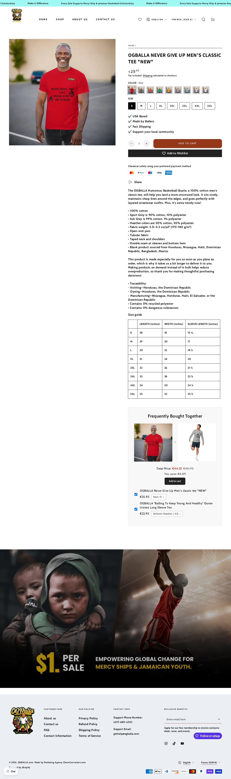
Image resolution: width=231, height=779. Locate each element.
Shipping (147, 75)
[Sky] (187, 90)
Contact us (51, 724)
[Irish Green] (159, 90)
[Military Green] (141, 90)
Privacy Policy (88, 718)
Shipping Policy (89, 730)
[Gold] (169, 90)
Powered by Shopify (19, 767)
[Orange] (150, 90)
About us (50, 718)
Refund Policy (88, 724)
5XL (209, 105)
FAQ (46, 730)
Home (131, 45)
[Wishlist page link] (140, 19)
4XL (197, 105)
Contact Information (57, 736)
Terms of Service (90, 736)
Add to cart (187, 143)
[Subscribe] (220, 719)
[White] (205, 90)
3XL (184, 105)
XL (160, 105)
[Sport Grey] (178, 90)
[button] (203, 19)
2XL (172, 105)
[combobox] (159, 497)
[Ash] (196, 90)
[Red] (132, 90)
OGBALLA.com (25, 762)
